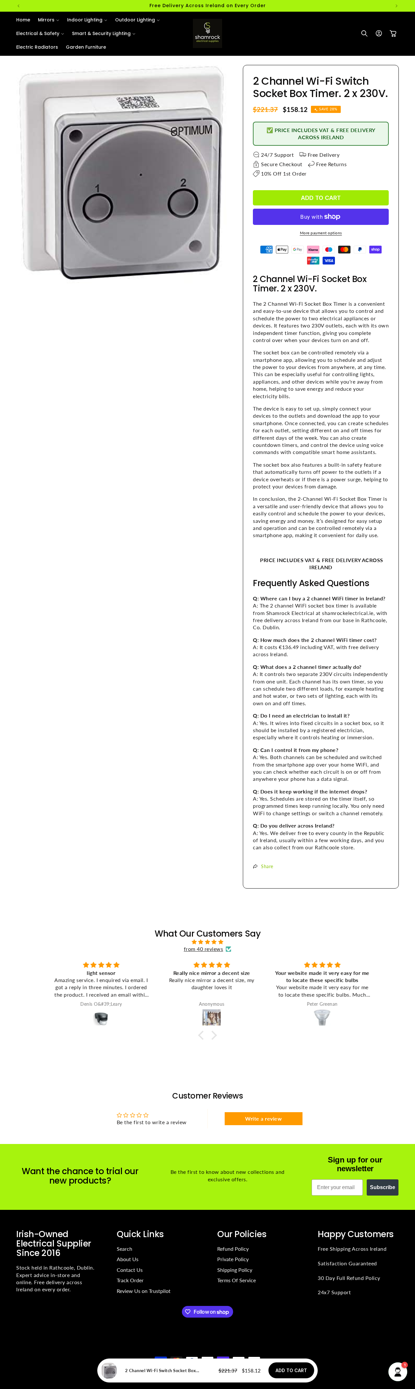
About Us (127, 1259)
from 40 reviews (203, 949)
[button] (48, 20)
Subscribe (382, 1187)
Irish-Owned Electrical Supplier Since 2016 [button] (53, 1243)
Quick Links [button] (140, 1234)
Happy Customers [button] (356, 1234)
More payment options (321, 232)
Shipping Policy (234, 1270)
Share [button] (267, 866)
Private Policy (233, 1259)
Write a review (263, 1118)
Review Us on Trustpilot (144, 1291)
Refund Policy (233, 1249)
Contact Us (130, 1270)
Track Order (130, 1280)
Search (124, 1249)
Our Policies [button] (242, 1234)
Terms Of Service (236, 1280)
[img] (208, 941)
